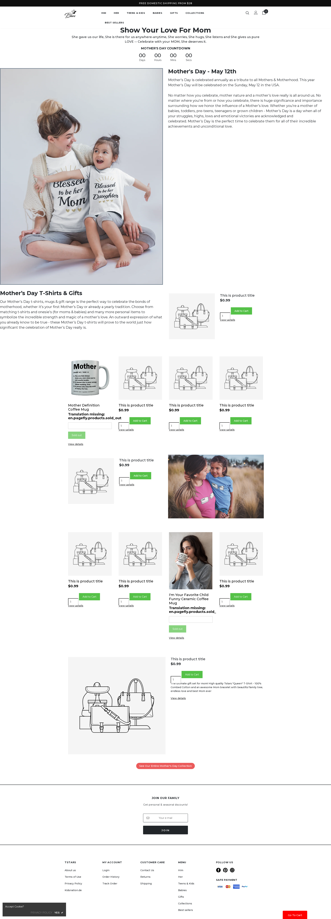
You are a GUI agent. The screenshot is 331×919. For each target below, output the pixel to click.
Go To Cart (295, 915)
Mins (173, 60)
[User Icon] (256, 12)
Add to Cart (89, 596)
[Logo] (80, 14)
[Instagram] (232, 870)
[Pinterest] (225, 870)
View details (227, 319)
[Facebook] (218, 870)
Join (166, 830)
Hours (157, 60)
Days (142, 60)
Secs (189, 60)
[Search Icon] (247, 12)
